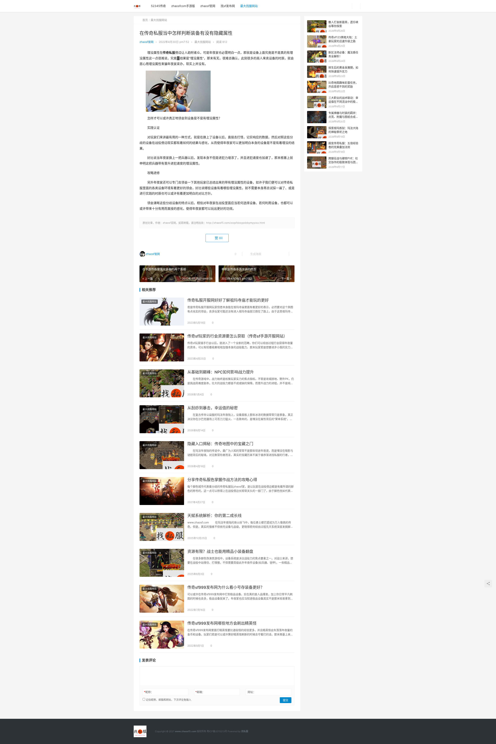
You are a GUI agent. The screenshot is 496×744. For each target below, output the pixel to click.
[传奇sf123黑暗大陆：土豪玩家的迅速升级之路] (316, 37)
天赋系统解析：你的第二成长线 (214, 515)
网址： (252, 692)
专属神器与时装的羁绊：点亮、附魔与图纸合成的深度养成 (343, 116)
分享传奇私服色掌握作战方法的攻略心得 (222, 479)
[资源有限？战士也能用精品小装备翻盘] (162, 563)
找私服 (244, 731)
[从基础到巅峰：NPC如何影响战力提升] (162, 383)
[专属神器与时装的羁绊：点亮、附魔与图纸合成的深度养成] (316, 113)
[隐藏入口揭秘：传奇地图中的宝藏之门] (162, 455)
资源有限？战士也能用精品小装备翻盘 (220, 551)
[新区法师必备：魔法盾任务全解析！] (316, 52)
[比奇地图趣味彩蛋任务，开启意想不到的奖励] (316, 82)
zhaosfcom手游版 (183, 6)
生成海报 (255, 254)
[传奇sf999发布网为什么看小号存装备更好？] (162, 599)
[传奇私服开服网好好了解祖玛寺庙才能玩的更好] (162, 312)
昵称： (148, 692)
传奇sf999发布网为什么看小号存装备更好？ (225, 587)
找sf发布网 (228, 6)
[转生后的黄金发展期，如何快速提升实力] (316, 67)
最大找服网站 (249, 6)
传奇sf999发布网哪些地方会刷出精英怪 (222, 623)
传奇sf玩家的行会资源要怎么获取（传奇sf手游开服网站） (237, 336)
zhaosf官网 (207, 6)
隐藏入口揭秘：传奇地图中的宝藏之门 (220, 444)
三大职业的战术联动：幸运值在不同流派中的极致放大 (343, 101)
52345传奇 (158, 6)
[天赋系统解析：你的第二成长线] (162, 527)
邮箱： (200, 692)
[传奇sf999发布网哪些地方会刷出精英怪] (162, 635)
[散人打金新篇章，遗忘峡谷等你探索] (316, 22)
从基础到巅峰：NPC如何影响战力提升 (220, 372)
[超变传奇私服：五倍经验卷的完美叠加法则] (316, 143)
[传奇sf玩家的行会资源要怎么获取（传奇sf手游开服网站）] (162, 347)
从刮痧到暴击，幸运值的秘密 (212, 408)
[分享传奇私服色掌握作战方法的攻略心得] (162, 491)
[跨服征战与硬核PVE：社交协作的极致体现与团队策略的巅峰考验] (316, 158)
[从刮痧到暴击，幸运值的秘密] (162, 419)
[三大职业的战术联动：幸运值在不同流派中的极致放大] (316, 98)
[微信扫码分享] (267, 254)
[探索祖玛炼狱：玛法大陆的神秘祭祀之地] (316, 128)
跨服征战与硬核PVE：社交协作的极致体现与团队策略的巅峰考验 (343, 162)
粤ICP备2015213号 (217, 731)
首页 (145, 20)
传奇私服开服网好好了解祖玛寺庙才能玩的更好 (228, 300)
